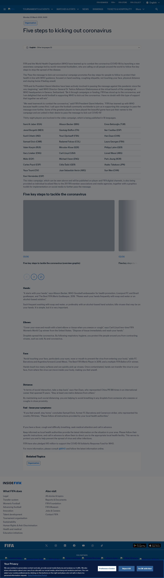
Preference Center (107, 569)
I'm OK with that (145, 569)
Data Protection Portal (37, 575)
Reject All (126, 569)
